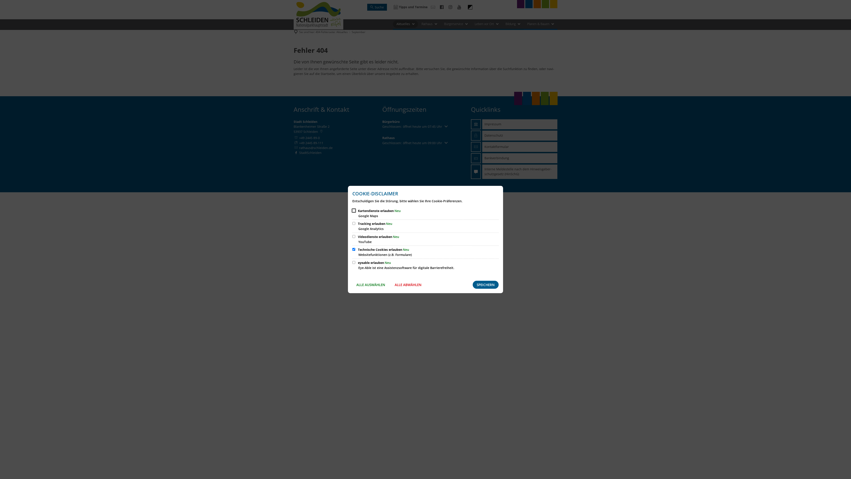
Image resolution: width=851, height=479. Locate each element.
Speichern (486, 285)
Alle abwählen (408, 285)
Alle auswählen (370, 285)
